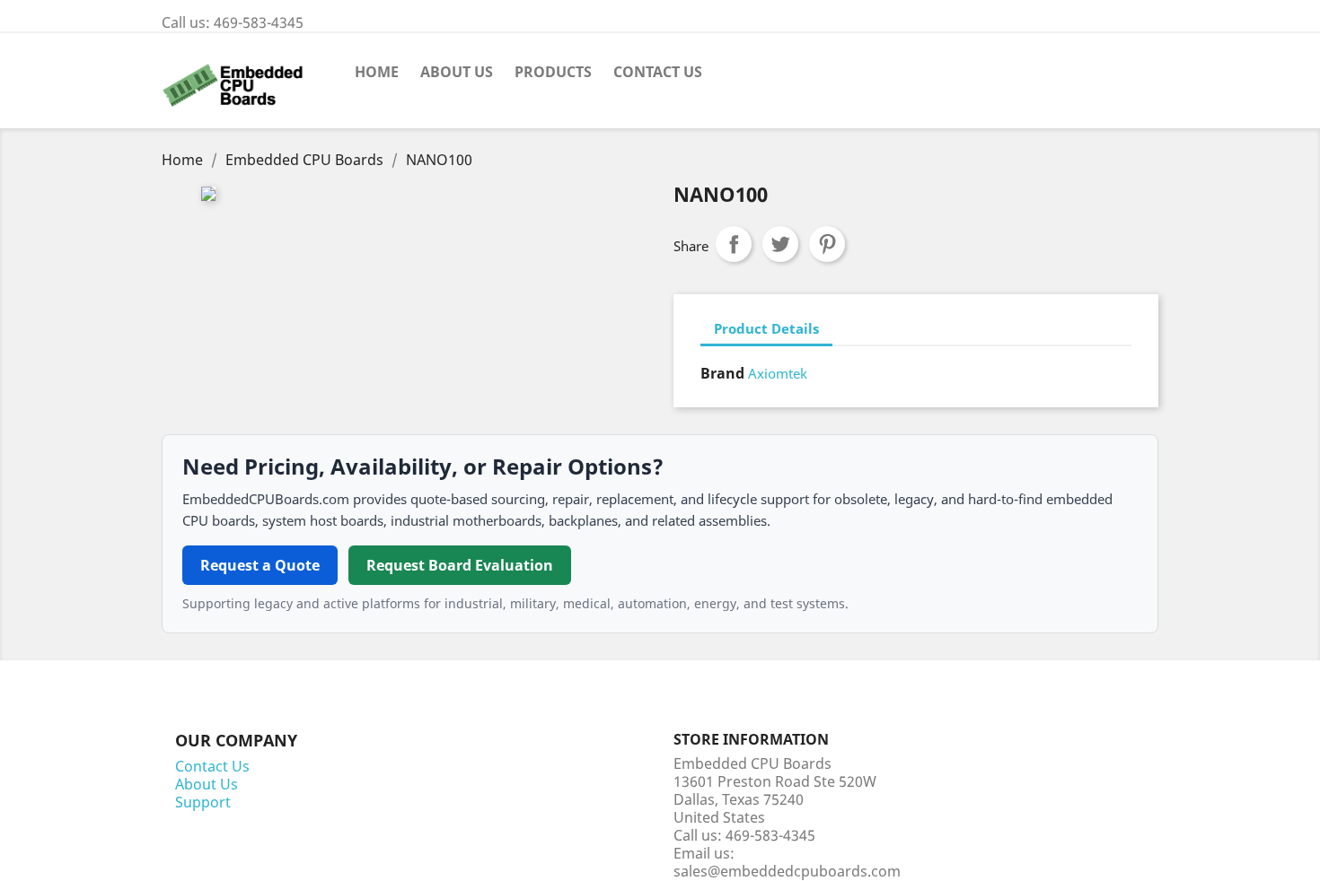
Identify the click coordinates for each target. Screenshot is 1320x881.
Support (203, 802)
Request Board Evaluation (459, 565)
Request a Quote (260, 565)
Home (377, 72)
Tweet (780, 244)
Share (734, 244)
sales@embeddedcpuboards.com (787, 871)
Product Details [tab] (766, 328)
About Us (456, 72)
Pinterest (827, 244)
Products (553, 72)
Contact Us (657, 72)
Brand (722, 373)
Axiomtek (777, 373)
